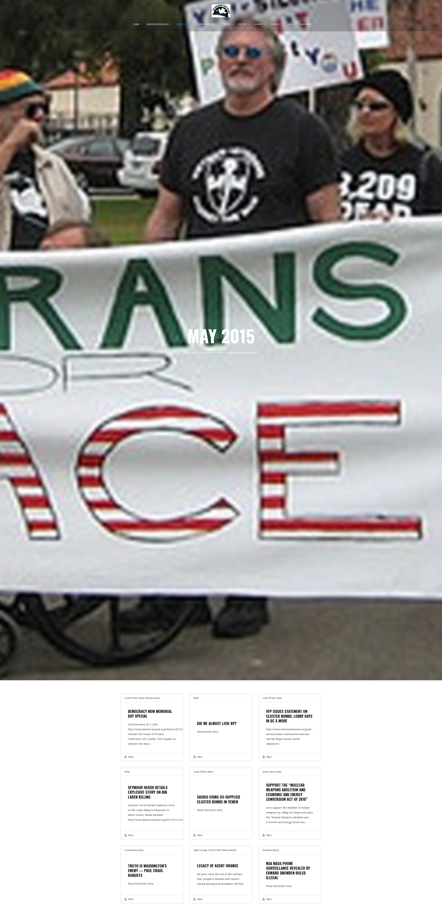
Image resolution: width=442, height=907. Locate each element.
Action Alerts (269, 771)
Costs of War (130, 698)
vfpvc (131, 756)
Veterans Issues (152, 698)
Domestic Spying (271, 850)
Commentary (130, 850)
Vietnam (233, 850)
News (141, 698)
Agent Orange (200, 850)
